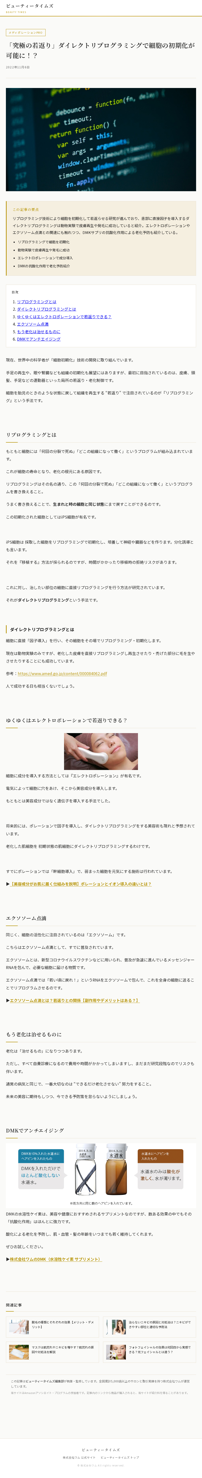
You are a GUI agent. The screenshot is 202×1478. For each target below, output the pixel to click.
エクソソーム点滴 (33, 324)
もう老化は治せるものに (38, 331)
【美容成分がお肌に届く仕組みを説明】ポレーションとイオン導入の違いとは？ (81, 884)
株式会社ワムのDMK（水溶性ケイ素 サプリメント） (56, 1259)
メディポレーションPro (26, 32)
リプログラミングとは (36, 301)
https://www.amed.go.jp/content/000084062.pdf (62, 673)
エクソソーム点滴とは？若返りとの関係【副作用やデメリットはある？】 (75, 1000)
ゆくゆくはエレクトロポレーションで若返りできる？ (64, 316)
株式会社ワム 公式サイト (79, 1457)
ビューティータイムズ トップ (120, 1457)
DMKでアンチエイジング (39, 339)
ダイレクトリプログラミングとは (46, 309)
